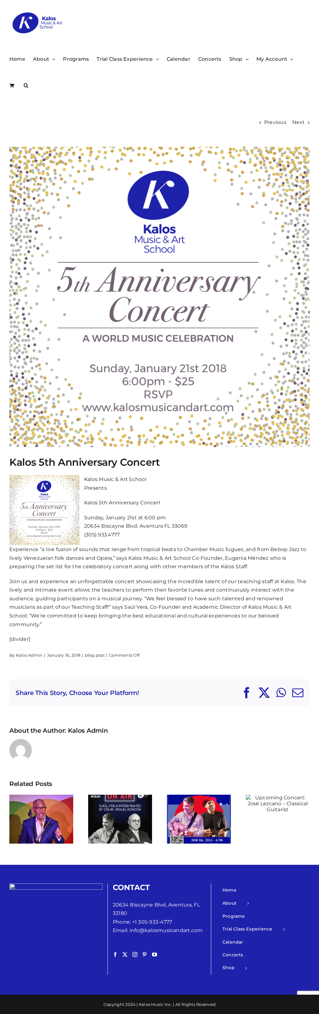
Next (298, 122)
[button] (26, 85)
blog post (95, 655)
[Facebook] (115, 954)
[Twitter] (124, 954)
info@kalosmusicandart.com (166, 930)
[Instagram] (134, 954)
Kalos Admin (29, 655)
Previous (275, 122)
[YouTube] (154, 954)
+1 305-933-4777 (152, 922)
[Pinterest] (144, 954)
